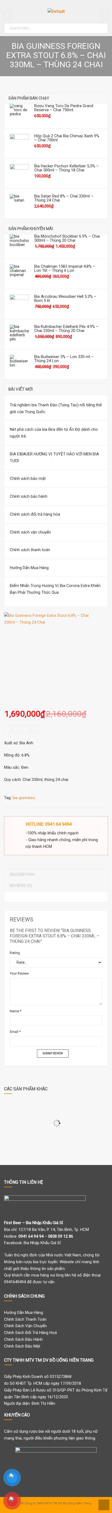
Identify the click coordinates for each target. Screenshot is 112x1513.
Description (22, 874)
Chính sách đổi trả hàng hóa (35, 514)
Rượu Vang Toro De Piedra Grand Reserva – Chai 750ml (63, 108)
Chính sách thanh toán (30, 549)
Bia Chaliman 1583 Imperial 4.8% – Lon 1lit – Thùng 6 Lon (64, 268)
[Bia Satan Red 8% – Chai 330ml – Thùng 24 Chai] (19, 203)
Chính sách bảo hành (28, 496)
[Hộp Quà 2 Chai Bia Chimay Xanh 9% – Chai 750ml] (19, 143)
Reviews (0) (21, 885)
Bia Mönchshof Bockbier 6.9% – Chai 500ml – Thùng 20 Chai (67, 238)
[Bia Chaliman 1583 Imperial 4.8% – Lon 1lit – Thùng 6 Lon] (19, 273)
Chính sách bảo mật (28, 478)
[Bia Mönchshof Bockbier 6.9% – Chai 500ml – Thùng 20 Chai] (19, 243)
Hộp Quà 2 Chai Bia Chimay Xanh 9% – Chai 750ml (66, 138)
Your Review (19, 973)
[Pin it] (35, 729)
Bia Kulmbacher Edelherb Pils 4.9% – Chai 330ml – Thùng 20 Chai (66, 329)
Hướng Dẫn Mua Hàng (29, 567)
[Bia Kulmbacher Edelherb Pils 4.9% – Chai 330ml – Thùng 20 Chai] (19, 334)
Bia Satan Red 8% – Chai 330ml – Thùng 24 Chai (63, 198)
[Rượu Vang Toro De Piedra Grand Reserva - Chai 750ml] (19, 113)
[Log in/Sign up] (104, 15)
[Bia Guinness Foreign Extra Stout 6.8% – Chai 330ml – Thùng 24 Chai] (49, 657)
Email (15, 1032)
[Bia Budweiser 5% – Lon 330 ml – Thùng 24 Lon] (19, 364)
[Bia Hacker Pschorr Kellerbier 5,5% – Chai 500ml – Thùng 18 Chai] (19, 173)
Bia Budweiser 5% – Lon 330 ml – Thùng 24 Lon (64, 359)
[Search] (103, 27)
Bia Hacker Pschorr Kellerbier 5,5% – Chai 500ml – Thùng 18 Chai (66, 168)
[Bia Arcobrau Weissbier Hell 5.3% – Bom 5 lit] (19, 304)
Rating (15, 953)
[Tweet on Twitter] (17, 729)
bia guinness (24, 797)
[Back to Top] (103, 1504)
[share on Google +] (26, 729)
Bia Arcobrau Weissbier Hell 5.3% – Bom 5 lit (65, 299)
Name (15, 1011)
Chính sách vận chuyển (30, 532)
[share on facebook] (8, 729)
